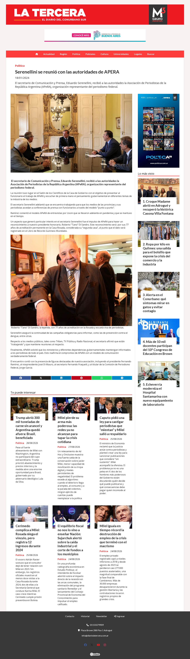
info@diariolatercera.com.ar (95, 635)
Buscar (151, 54)
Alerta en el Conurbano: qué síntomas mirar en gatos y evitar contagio (156, 303)
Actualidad (49, 54)
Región (63, 54)
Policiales (90, 54)
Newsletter (101, 616)
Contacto (69, 616)
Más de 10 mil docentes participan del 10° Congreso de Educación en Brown (157, 348)
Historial (85, 616)
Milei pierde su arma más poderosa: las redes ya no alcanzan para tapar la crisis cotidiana (68, 430)
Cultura (104, 54)
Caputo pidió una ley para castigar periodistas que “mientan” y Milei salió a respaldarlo (113, 426)
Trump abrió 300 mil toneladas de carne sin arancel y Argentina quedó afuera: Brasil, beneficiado (29, 428)
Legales (138, 54)
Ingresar (120, 616)
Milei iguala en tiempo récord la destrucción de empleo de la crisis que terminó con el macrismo (113, 536)
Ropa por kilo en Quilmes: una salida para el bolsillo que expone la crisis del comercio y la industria (157, 254)
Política (76, 54)
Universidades (121, 54)
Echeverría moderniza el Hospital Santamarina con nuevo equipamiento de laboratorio (158, 394)
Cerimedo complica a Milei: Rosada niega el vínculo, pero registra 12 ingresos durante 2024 (28, 538)
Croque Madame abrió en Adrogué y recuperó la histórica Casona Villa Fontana (158, 207)
